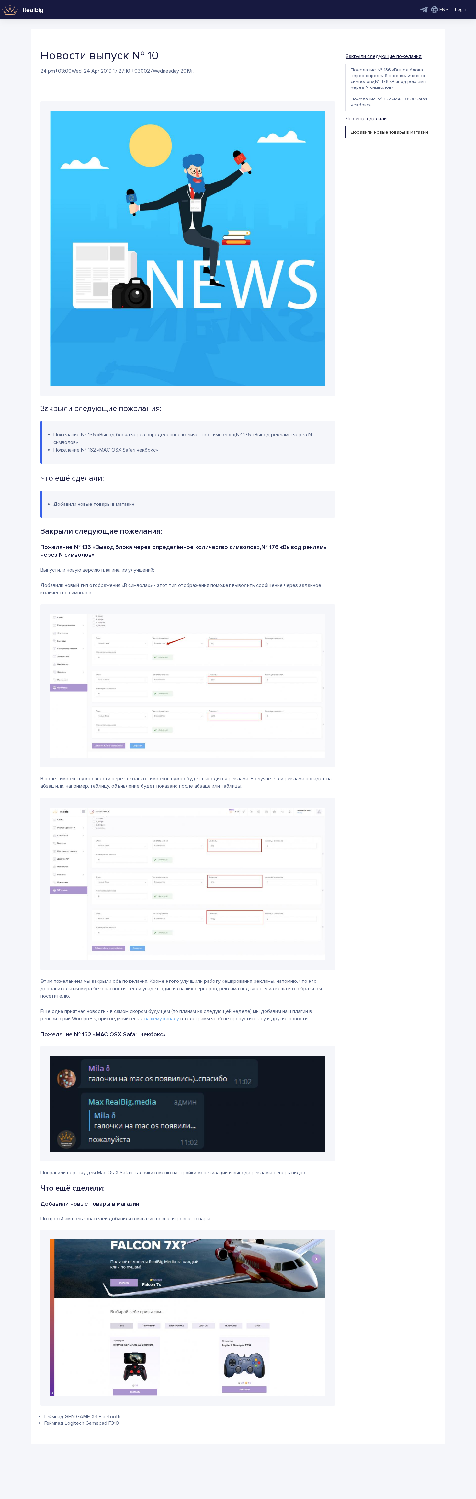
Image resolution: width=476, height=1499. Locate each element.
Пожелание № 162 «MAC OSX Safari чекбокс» (389, 102)
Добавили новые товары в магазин (389, 132)
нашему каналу (161, 1019)
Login (460, 9)
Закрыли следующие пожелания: (384, 56)
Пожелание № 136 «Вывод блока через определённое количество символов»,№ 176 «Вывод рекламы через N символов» (388, 78)
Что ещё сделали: (367, 118)
